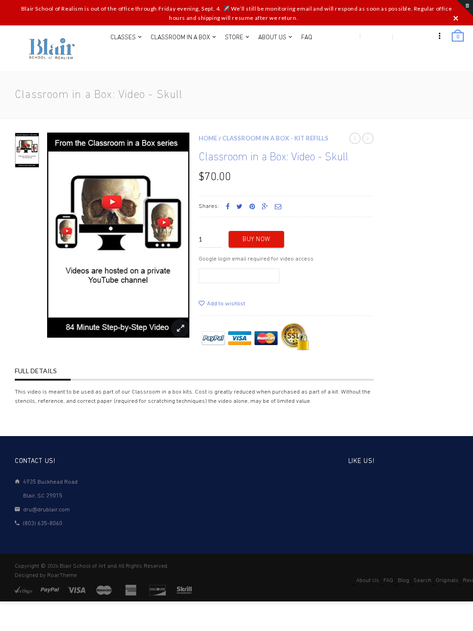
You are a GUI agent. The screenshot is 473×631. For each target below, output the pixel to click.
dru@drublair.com (46, 510)
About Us (367, 580)
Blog (403, 580)
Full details (36, 371)
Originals (447, 580)
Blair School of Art (83, 566)
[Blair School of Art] (51, 48)
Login (347, 36)
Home (208, 138)
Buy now (256, 239)
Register (376, 36)
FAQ (388, 580)
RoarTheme (62, 575)
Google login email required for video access (256, 259)
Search (422, 580)
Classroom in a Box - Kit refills (275, 138)
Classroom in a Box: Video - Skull (273, 157)
